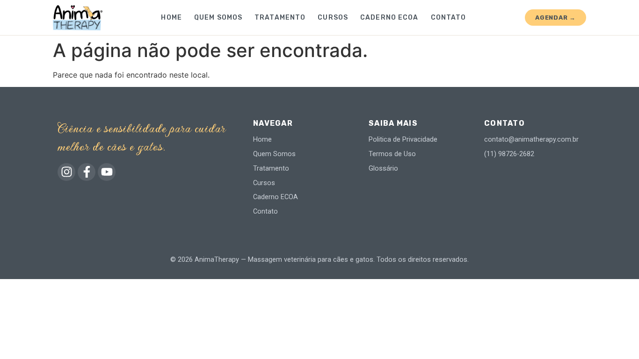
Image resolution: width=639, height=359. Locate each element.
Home (171, 18)
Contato (448, 18)
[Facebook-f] (86, 172)
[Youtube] (107, 172)
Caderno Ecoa (389, 18)
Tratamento (279, 18)
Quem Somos (218, 18)
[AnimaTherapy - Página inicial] (77, 17)
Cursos (333, 18)
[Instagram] (66, 172)
